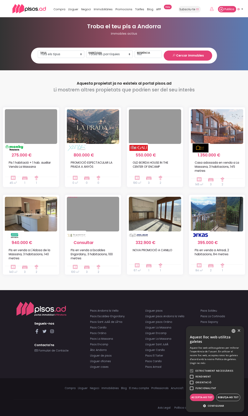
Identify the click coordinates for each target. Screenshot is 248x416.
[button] (215, 406)
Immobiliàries (103, 9)
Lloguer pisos (154, 311)
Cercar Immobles (189, 55)
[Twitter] (45, 332)
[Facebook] (37, 332)
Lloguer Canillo (155, 350)
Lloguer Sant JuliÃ (157, 344)
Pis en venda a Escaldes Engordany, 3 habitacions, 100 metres (92, 254)
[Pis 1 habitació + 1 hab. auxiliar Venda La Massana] (31, 126)
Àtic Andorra (98, 350)
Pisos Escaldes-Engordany (107, 316)
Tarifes (139, 9)
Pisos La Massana (101, 339)
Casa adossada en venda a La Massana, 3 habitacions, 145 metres (217, 167)
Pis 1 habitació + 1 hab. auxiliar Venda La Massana (30, 165)
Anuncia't (177, 388)
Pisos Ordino (98, 333)
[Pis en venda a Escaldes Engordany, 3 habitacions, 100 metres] (93, 214)
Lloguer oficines (100, 361)
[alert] (215, 369)
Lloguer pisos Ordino (158, 322)
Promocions (123, 9)
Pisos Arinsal (153, 367)
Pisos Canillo (98, 327)
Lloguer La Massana (158, 327)
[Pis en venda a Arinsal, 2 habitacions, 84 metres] (217, 214)
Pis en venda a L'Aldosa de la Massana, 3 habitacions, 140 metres (29, 254)
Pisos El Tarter (154, 356)
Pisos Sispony (209, 322)
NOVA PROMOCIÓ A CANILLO (152, 250)
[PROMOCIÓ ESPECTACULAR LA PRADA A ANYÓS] (93, 126)
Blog (150, 9)
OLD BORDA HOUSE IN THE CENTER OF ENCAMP (150, 165)
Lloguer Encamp (156, 333)
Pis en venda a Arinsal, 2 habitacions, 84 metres (212, 252)
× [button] (238, 330)
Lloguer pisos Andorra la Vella (164, 316)
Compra (59, 9)
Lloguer (73, 9)
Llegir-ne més (197, 363)
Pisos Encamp (99, 344)
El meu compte (139, 388)
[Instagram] (52, 332)
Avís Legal (164, 408)
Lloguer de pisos (101, 356)
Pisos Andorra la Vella (104, 311)
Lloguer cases (99, 367)
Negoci (86, 9)
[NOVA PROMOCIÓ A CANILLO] (155, 214)
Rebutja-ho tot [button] (228, 397)
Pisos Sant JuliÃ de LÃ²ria (106, 322)
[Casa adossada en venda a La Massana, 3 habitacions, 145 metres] (217, 126)
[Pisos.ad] (41, 309)
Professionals (160, 388)
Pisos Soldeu (209, 311)
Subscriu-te (187, 9)
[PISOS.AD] (25, 8)
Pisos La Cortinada (213, 316)
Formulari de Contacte (53, 350)
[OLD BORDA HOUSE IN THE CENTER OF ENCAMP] (155, 126)
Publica (229, 9)
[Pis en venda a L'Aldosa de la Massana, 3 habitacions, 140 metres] (31, 214)
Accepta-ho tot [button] (202, 397)
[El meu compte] (213, 9)
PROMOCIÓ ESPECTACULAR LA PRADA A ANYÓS (91, 165)
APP (159, 8)
